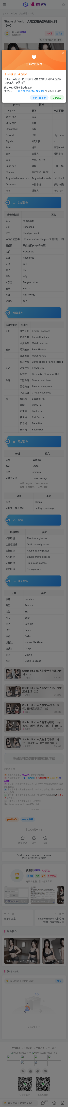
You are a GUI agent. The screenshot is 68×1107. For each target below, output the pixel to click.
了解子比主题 (39, 97)
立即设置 (56, 97)
